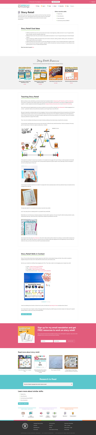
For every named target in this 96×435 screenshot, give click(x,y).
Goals (49, 6)
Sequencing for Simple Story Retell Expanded (40, 82)
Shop (38, 6)
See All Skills (23, 403)
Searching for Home (53, 305)
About (55, 6)
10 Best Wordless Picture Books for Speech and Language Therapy (40, 371)
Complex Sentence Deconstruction (52, 103)
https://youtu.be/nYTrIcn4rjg (38, 269)
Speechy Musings (24, 6)
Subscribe (61, 6)
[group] (44, 1)
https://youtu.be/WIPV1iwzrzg (35, 268)
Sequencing (59, 13)
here (33, 47)
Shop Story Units (26, 314)
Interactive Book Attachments (71, 81)
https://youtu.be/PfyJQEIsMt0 (44, 270)
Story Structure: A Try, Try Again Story (24, 370)
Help (67, 6)
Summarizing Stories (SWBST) (63, 20)
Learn (43, 6)
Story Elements (60, 16)
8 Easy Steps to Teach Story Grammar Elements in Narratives (71, 370)
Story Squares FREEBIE (55, 370)
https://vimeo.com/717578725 (36, 266)
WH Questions (62, 101)
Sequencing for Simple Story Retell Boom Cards (25, 82)
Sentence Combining (67, 103)
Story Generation (60, 18)
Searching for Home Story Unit (55, 81)
